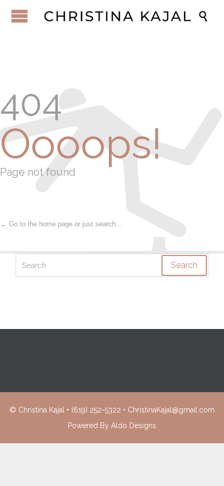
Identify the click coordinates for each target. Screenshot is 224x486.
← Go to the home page (36, 224)
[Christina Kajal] (117, 16)
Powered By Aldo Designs (112, 425)
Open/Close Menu (19, 16)
